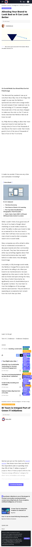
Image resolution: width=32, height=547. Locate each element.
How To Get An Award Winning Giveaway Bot (15, 516)
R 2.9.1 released (8, 202)
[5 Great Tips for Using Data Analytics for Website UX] (6, 511)
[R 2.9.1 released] (16, 192)
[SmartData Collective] (6, 2)
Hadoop (26, 380)
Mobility (26, 392)
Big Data (26, 348)
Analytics (26, 347)
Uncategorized (6, 8)
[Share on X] (21, 355)
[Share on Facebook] (17, 355)
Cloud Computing (26, 354)
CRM (25, 356)
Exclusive (13, 519)
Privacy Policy (9, 541)
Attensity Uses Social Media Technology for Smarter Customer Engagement (10, 366)
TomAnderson (9, 26)
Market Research (26, 359)
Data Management (27, 378)
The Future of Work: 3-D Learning (15, 207)
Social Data (25, 361)
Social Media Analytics (26, 364)
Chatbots (8, 519)
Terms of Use (18, 541)
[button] (27, 538)
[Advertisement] (16, 68)
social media (18, 349)
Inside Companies (26, 383)
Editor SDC (8, 419)
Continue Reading (16, 484)
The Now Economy (11, 205)
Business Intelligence (27, 351)
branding (11, 349)
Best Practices (26, 369)
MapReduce (26, 387)
